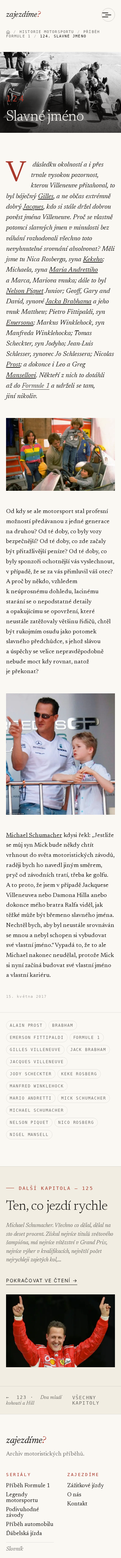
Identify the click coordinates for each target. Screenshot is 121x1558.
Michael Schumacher (34, 836)
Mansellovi (21, 375)
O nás (74, 1495)
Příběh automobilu (29, 1525)
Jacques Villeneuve (37, 1061)
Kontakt (77, 1504)
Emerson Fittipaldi (37, 1037)
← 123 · (34, 1400)
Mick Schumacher (83, 1098)
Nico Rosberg (76, 1122)
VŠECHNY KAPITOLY (86, 1400)
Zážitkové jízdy (85, 1486)
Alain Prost (26, 1025)
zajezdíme (23, 15)
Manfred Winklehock (37, 1086)
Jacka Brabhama (68, 301)
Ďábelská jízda (24, 1534)
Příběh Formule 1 (28, 1486)
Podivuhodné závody (22, 1513)
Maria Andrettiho (73, 270)
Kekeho (93, 259)
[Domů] (8, 32)
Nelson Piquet (24, 291)
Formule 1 (35, 386)
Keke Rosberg (79, 1074)
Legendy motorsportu (22, 1498)
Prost (13, 364)
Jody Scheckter (31, 1074)
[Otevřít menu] (108, 15)
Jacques (33, 207)
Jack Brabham (88, 1049)
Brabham (62, 1025)
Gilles (45, 196)
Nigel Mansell (29, 1134)
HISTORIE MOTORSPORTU (46, 32)
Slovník (14, 1549)
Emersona (19, 323)
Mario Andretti (31, 1098)
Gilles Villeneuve (35, 1049)
